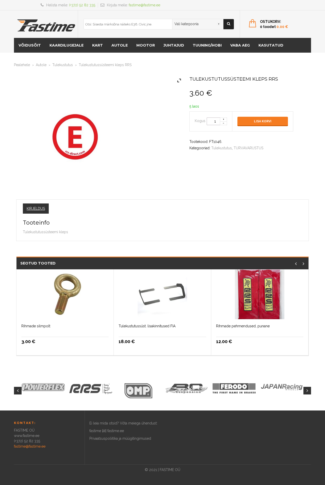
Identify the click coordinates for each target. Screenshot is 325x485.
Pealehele (22, 65)
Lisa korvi (262, 121)
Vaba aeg (240, 45)
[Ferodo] (234, 388)
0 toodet (274, 27)
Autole (41, 65)
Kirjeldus (36, 209)
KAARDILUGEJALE (67, 45)
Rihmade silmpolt (35, 326)
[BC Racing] (186, 388)
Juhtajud (174, 45)
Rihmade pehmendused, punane (243, 326)
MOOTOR (145, 45)
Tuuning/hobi (207, 45)
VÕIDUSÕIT (30, 45)
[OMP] (138, 390)
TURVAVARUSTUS (248, 148)
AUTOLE (119, 45)
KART (97, 45)
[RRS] (90, 389)
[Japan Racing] (281, 387)
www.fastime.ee (26, 436)
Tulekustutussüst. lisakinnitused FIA (147, 326)
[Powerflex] (43, 387)
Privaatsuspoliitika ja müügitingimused (120, 438)
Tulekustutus (62, 65)
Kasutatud (270, 45)
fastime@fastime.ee (144, 5)
